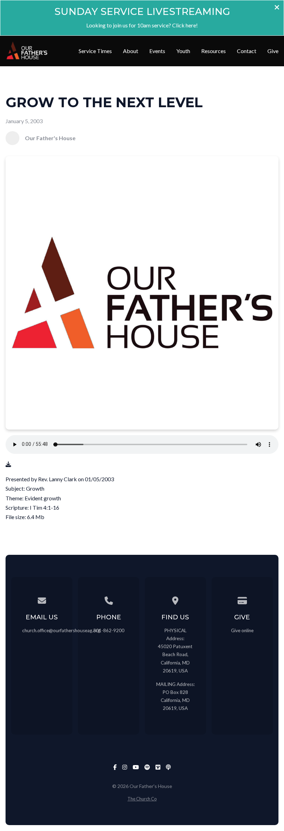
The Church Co (142, 799)
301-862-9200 (108, 630)
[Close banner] (277, 8)
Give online (242, 630)
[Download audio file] (8, 464)
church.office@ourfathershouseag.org (61, 630)
